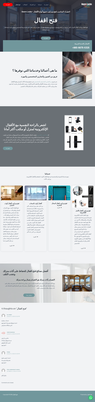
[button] (8, 4)
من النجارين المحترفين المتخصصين (43, 81)
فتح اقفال (17, 4)
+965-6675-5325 (80, 47)
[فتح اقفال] (86, 4)
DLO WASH (9, 314)
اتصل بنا (46, 4)
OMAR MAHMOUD (11, 332)
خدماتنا (40, 4)
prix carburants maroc (13, 369)
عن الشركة (33, 4)
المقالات (25, 4)
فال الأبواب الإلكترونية (42, 135)
